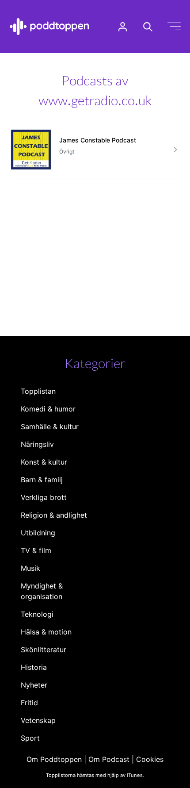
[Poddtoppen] (49, 26)
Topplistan (38, 391)
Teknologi (37, 614)
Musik (30, 568)
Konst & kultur (44, 461)
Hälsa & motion (46, 631)
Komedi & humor (48, 408)
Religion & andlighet (54, 515)
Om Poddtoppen (54, 759)
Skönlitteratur (43, 649)
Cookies (149, 759)
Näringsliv (37, 444)
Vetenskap (38, 720)
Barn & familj (42, 479)
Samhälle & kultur (50, 426)
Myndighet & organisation (42, 591)
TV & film (36, 550)
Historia (34, 667)
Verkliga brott (44, 497)
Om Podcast (108, 759)
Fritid (29, 702)
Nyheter (34, 684)
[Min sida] (123, 27)
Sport (30, 738)
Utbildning (38, 532)
